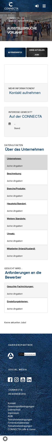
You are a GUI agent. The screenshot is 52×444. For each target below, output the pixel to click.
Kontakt (12, 403)
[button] (5, 439)
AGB (10, 416)
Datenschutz (14, 409)
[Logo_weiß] (11, 2)
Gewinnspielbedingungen (21, 406)
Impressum (13, 413)
